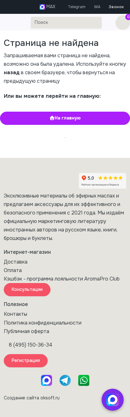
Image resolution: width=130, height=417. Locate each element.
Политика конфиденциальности (42, 323)
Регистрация (26, 360)
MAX (50, 6)
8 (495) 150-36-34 (30, 345)
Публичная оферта (26, 331)
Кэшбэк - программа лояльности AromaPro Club (62, 278)
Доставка (15, 262)
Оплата (13, 270)
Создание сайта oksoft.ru (32, 398)
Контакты (15, 314)
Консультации (27, 289)
